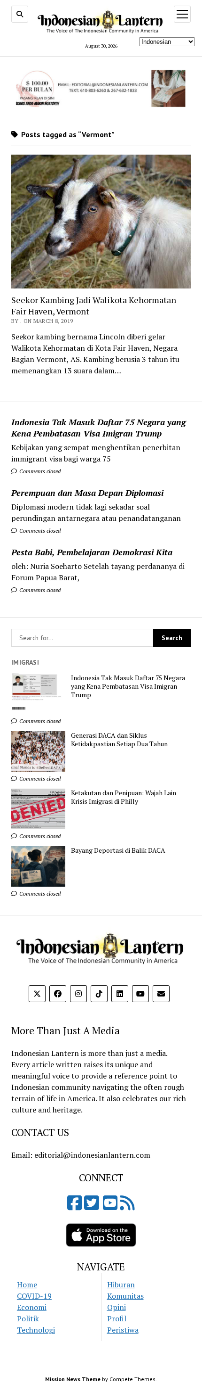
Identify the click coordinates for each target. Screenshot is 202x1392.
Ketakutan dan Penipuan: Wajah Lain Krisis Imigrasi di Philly (123, 797)
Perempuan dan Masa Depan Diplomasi (87, 492)
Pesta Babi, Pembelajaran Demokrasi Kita (91, 552)
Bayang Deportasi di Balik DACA (118, 850)
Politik (28, 1318)
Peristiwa (123, 1330)
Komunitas (125, 1296)
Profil (116, 1318)
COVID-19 (34, 1296)
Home (27, 1284)
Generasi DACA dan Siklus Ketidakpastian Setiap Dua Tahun (119, 739)
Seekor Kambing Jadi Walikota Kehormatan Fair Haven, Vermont (93, 305)
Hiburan (121, 1284)
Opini (116, 1307)
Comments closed (39, 471)
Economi (32, 1307)
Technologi (36, 1330)
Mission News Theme (73, 1379)
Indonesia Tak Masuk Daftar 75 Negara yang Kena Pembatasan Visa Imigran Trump (98, 427)
